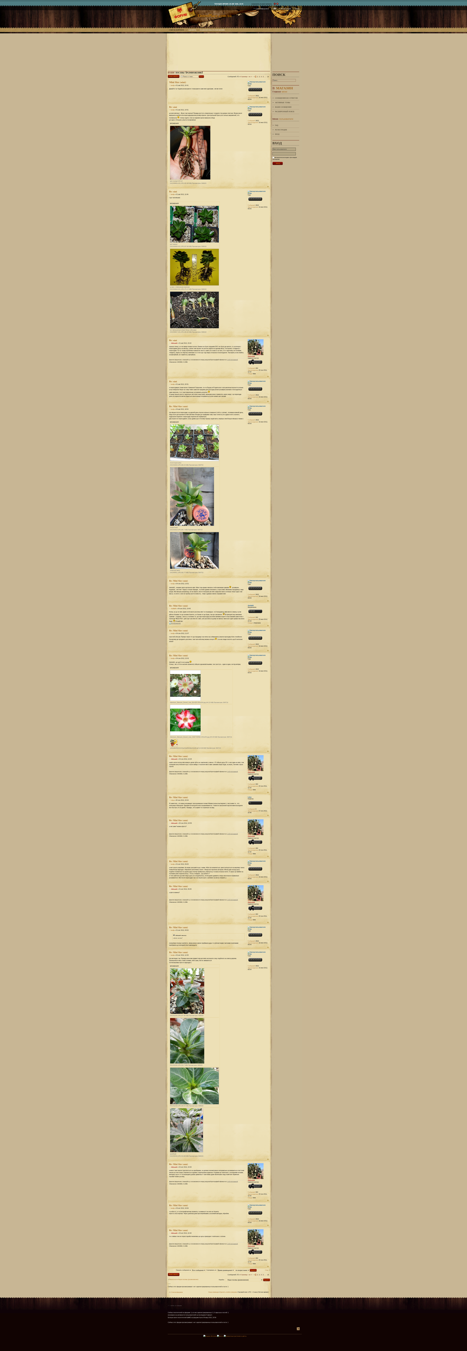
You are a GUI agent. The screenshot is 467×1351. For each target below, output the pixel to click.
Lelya (172, 800)
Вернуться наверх (268, 102)
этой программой (232, 359)
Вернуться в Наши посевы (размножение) (183, 1279)
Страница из (246, 76)
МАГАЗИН (282, 87)
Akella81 (173, 608)
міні (173, 107)
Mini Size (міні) (178, 406)
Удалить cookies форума (228, 1292)
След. (267, 1270)
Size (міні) (177, 82)
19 (268, 76)
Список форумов (176, 30)
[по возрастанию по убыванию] (246, 1270)
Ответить (171, 76)
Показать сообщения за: (183, 1270)
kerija (173, 85)
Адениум (192, 30)
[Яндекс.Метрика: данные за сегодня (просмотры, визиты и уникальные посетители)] (210, 1336)
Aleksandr (174, 343)
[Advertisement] (233, 50)
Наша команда (213, 1292)
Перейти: (221, 1279)
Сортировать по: (211, 1270)
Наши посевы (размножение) (212, 30)
